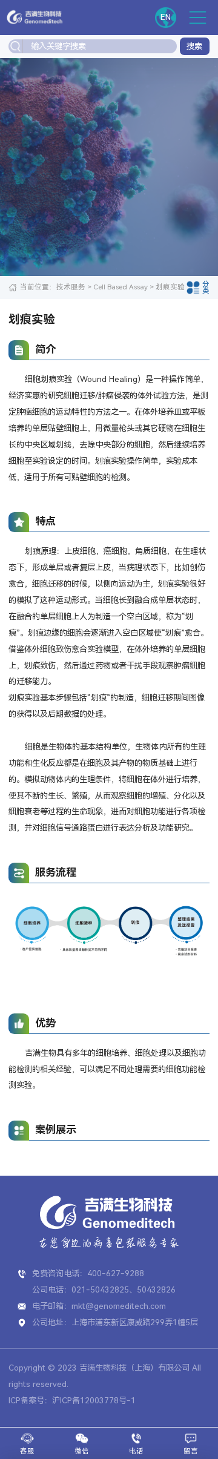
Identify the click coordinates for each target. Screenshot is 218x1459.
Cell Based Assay (120, 287)
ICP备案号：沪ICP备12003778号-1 (72, 1400)
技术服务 (70, 287)
